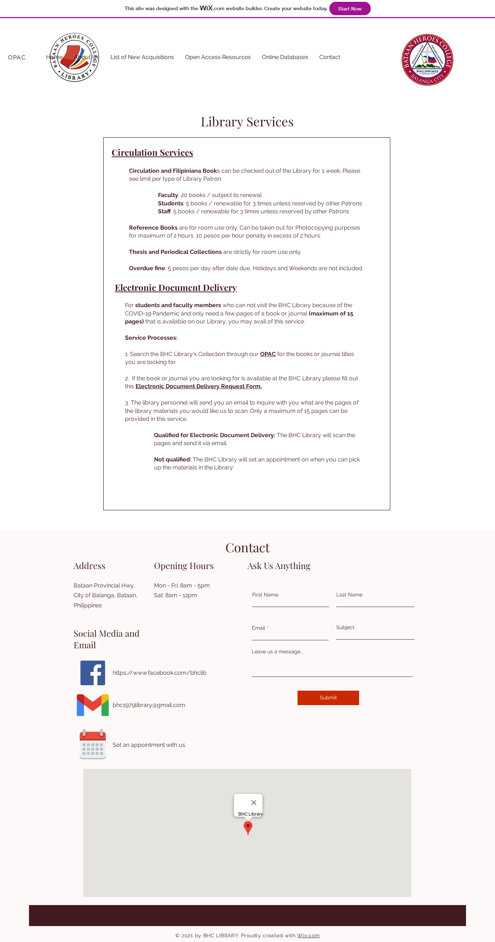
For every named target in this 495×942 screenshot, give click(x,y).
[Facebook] (92, 673)
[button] (86, 57)
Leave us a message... (278, 651)
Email (258, 628)
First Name (265, 594)
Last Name (349, 594)
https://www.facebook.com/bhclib (160, 672)
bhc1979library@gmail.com (149, 705)
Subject (345, 627)
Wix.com (308, 935)
